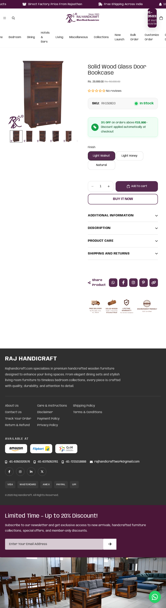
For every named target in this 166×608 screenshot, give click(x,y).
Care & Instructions (52, 405)
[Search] (13, 18)
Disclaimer (45, 412)
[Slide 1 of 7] (16, 136)
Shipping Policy (84, 405)
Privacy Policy (47, 425)
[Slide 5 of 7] (69, 136)
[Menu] (4, 18)
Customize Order (152, 37)
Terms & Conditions (87, 412)
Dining (31, 37)
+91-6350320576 (19, 461)
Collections (101, 37)
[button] (96, 91)
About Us (12, 405)
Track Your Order (18, 418)
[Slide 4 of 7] (56, 136)
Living (59, 37)
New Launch (119, 37)
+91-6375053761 (47, 461)
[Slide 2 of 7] (29, 136)
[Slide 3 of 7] (42, 136)
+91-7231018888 (76, 461)
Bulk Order (134, 37)
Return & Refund (17, 425)
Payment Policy (48, 418)
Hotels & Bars (45, 37)
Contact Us (13, 412)
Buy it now (123, 199)
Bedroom (15, 37)
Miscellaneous (78, 37)
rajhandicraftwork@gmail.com (116, 461)
